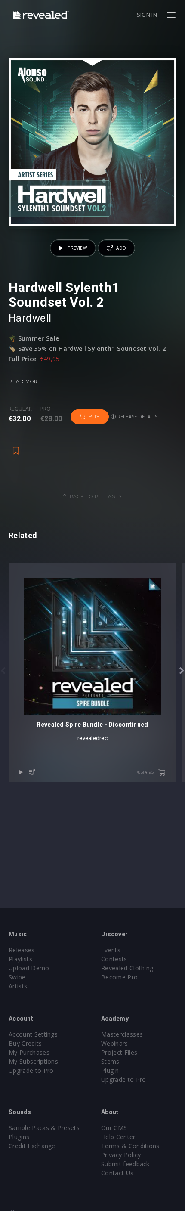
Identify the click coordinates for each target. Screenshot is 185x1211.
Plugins (19, 1137)
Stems (110, 1061)
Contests (114, 959)
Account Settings (33, 1034)
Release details (137, 416)
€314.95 (146, 772)
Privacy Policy (121, 1155)
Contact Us (117, 1173)
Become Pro (119, 977)
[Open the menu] (172, 15)
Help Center (118, 1137)
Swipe (17, 977)
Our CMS (114, 1128)
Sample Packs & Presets (44, 1128)
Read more (25, 381)
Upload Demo (29, 968)
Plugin (110, 1070)
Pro (45, 409)
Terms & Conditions (130, 1146)
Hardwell (30, 318)
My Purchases (29, 1052)
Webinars (114, 1043)
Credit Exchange (32, 1146)
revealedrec (92, 738)
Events (110, 950)
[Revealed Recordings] (41, 14)
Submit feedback (125, 1164)
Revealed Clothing (127, 968)
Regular (20, 409)
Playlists (20, 959)
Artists (18, 986)
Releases (22, 950)
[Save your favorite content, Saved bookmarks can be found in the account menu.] (16, 446)
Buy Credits (25, 1043)
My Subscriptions (33, 1061)
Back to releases (96, 496)
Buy (94, 417)
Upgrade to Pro (31, 1070)
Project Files (119, 1052)
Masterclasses (122, 1034)
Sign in (147, 15)
